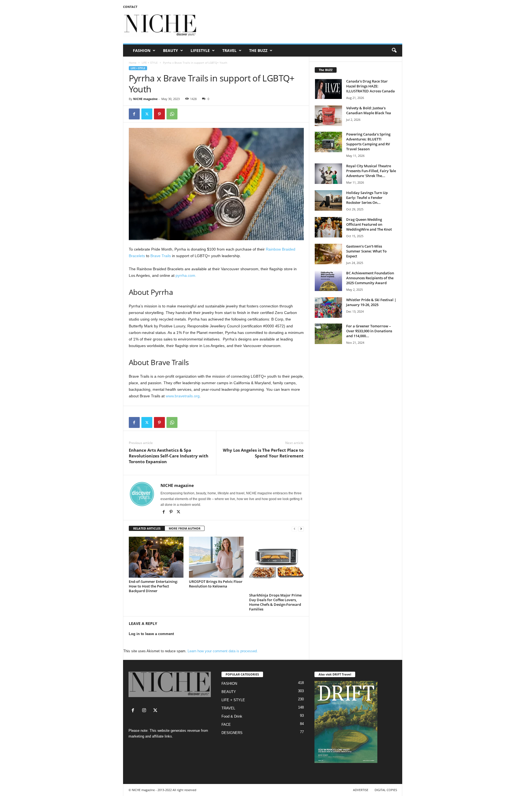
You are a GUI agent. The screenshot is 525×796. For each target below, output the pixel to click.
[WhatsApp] (172, 113)
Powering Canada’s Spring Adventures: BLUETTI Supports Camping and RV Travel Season (368, 141)
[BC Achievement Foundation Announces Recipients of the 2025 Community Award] (328, 281)
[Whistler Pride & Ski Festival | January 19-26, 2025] (328, 307)
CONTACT (130, 7)
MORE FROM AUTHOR (184, 528)
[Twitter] (146, 113)
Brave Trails (160, 256)
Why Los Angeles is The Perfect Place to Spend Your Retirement (263, 453)
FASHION (141, 50)
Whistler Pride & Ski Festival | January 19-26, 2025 (371, 302)
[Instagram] (145, 711)
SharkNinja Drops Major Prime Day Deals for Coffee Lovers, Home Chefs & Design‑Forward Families (275, 602)
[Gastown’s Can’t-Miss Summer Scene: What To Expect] (328, 254)
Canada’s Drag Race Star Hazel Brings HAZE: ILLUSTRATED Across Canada (370, 86)
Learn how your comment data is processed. (223, 651)
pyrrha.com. (186, 275)
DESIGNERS (232, 733)
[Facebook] (134, 113)
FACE (226, 724)
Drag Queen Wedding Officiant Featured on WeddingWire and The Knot (369, 224)
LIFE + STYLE (150, 62)
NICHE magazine (145, 99)
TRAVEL (229, 50)
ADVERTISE (360, 790)
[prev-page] (294, 528)
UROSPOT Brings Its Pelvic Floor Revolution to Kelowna (216, 584)
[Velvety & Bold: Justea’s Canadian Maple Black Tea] (328, 115)
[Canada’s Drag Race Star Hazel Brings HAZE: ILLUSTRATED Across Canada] (328, 89)
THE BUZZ (258, 50)
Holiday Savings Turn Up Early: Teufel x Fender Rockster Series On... (367, 197)
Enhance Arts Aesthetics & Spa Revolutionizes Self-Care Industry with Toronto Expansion (168, 455)
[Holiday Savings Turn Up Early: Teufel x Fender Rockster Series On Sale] (328, 200)
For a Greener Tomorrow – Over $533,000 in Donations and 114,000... (369, 331)
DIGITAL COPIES (386, 790)
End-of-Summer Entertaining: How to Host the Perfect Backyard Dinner (153, 586)
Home (132, 62)
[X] (178, 512)
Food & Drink (231, 716)
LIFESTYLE (200, 50)
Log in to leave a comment (151, 634)
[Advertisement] (302, 25)
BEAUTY (170, 50)
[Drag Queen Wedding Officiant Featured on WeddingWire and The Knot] (328, 227)
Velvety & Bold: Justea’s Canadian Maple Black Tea (368, 110)
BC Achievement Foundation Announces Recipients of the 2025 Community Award (370, 278)
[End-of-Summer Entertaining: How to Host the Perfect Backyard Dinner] (156, 557)
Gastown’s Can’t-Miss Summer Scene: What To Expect (366, 251)
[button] (394, 51)
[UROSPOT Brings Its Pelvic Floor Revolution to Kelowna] (216, 557)
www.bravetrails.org (183, 396)
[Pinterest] (159, 113)
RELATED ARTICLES (147, 528)
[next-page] (301, 528)
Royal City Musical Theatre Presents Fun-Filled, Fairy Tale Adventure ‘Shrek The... (371, 170)
